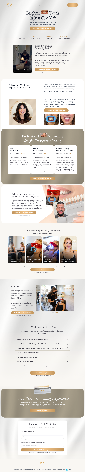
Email (22, 437)
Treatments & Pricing (35, 5)
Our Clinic (53, 5)
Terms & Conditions (46, 469)
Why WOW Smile (24, 5)
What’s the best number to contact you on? (33, 442)
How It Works (45, 5)
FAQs (59, 5)
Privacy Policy (37, 469)
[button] (53, 312)
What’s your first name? (27, 431)
